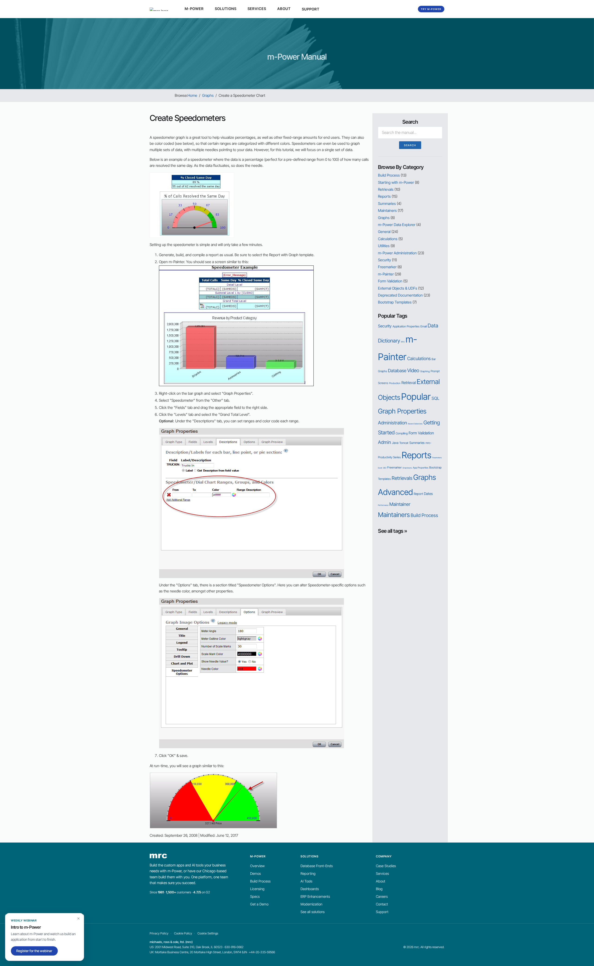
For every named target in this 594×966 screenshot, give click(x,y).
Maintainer (399, 504)
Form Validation (390, 281)
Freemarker (387, 267)
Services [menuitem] (258, 8)
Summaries (387, 203)
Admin (384, 442)
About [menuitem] (284, 8)
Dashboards (309, 889)
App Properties (420, 467)
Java (395, 443)
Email (423, 326)
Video (413, 370)
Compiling (402, 433)
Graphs (384, 217)
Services (382, 873)
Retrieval (408, 382)
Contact (382, 904)
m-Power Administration (397, 253)
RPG (403, 342)
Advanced (395, 492)
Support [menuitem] (311, 9)
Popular (416, 396)
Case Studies (386, 866)
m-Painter (386, 274)
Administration (392, 423)
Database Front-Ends (316, 866)
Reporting (308, 873)
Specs (255, 896)
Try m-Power (431, 9)
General (384, 231)
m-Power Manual (296, 56)
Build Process (389, 175)
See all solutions (312, 912)
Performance (383, 505)
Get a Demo (259, 904)
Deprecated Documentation (400, 295)
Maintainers (387, 210)
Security (384, 260)
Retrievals (386, 189)
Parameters (437, 457)
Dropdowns (407, 468)
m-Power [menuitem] (195, 8)
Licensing (257, 889)
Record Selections (415, 424)
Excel (380, 468)
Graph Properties (402, 411)
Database (397, 370)
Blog (379, 889)
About (380, 881)
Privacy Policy (159, 933)
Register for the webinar (34, 951)
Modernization (311, 904)
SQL (435, 398)
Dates (428, 493)
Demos (255, 873)
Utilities (384, 245)
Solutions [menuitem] (226, 8)
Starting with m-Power (396, 182)
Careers (382, 896)
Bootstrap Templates (395, 302)
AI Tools (306, 881)
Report (418, 494)
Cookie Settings (207, 933)
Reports (384, 196)
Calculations (387, 238)
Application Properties (406, 326)
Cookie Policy (183, 933)
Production (394, 383)
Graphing (425, 371)
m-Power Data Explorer (396, 224)
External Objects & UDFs (397, 288)
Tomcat (403, 443)
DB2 (384, 468)
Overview (257, 866)
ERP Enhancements (315, 896)
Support (382, 912)
